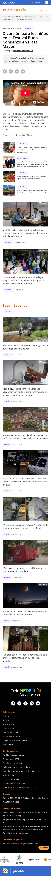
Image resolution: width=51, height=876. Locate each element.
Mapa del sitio (9, 744)
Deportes (42, 541)
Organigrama (8, 728)
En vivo (45, 847)
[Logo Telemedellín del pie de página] (25, 692)
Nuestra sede (8, 724)
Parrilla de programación (13, 755)
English (37, 2)
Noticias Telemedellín (23, 50)
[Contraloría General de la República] (24, 859)
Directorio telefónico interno (15, 740)
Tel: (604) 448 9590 (11, 802)
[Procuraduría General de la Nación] (8, 859)
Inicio (5, 17)
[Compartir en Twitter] (11, 71)
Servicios (6, 720)
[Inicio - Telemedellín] (14, 10)
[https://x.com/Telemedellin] (19, 703)
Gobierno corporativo (12, 736)
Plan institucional (10, 732)
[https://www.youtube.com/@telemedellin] (38, 703)
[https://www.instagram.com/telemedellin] (32, 703)
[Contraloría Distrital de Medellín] (39, 859)
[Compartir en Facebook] (5, 71)
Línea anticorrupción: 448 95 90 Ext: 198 (20, 787)
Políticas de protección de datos (16, 767)
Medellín (19, 17)
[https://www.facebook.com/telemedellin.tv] (13, 703)
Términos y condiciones (13, 763)
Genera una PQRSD (11, 759)
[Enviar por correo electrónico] (23, 71)
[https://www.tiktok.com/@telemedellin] (25, 703)
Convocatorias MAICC (12, 779)
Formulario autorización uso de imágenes (21, 771)
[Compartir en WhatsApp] (17, 71)
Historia (6, 716)
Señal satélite (8, 775)
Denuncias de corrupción (14, 783)
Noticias (11, 17)
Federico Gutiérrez (22, 158)
